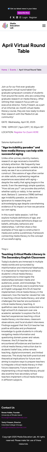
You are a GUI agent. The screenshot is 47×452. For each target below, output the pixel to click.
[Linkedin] (17, 17)
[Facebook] (10, 17)
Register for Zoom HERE (26, 132)
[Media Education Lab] (11, 25)
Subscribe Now (23, 13)
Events (13, 70)
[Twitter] (14, 17)
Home (4, 70)
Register (33, 17)
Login (25, 17)
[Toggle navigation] (43, 25)
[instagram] (20, 17)
